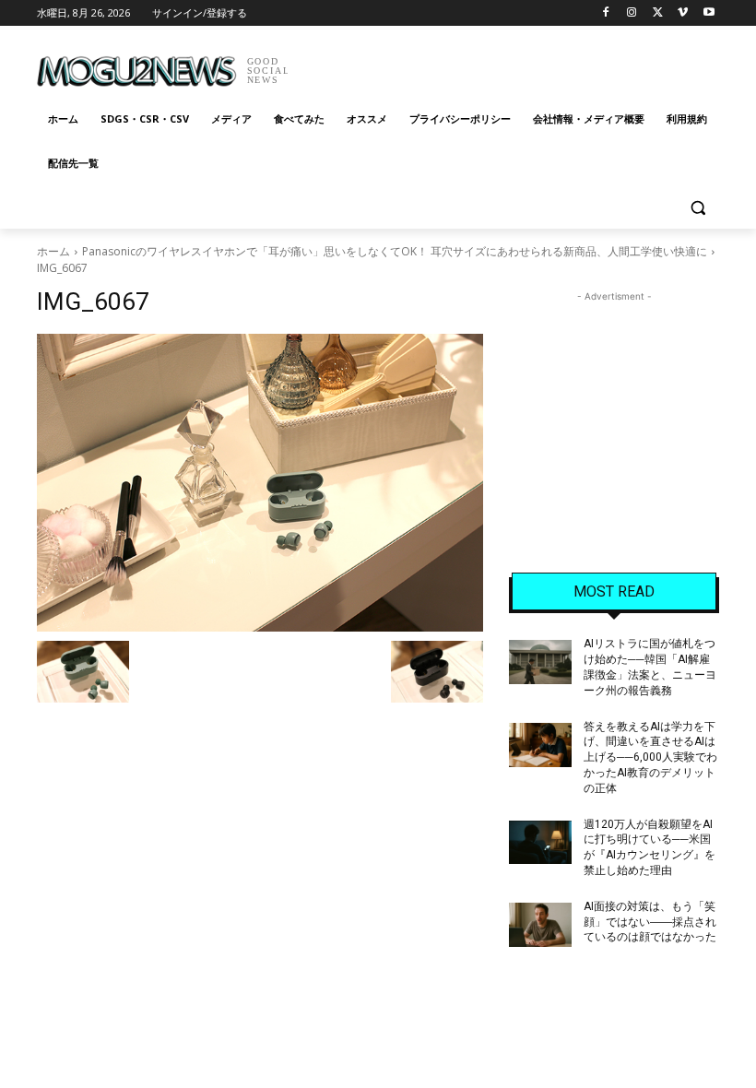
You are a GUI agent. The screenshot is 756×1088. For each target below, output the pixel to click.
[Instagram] (632, 13)
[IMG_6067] (260, 483)
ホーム (53, 251)
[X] (657, 13)
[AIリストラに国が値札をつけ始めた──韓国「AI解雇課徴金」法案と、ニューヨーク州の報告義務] (540, 662)
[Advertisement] (503, 64)
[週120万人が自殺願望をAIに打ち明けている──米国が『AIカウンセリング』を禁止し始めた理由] (540, 843)
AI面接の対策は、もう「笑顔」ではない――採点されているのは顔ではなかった (650, 922)
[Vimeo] (682, 13)
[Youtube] (708, 13)
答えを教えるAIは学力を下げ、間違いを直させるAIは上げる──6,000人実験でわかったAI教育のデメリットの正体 (650, 757)
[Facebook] (606, 13)
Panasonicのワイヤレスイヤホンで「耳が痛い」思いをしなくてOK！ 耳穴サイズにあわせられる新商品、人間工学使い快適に (394, 251)
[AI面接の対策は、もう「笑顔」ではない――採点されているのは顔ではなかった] (540, 925)
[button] (697, 208)
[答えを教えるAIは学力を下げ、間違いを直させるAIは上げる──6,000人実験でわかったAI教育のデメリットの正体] (540, 745)
